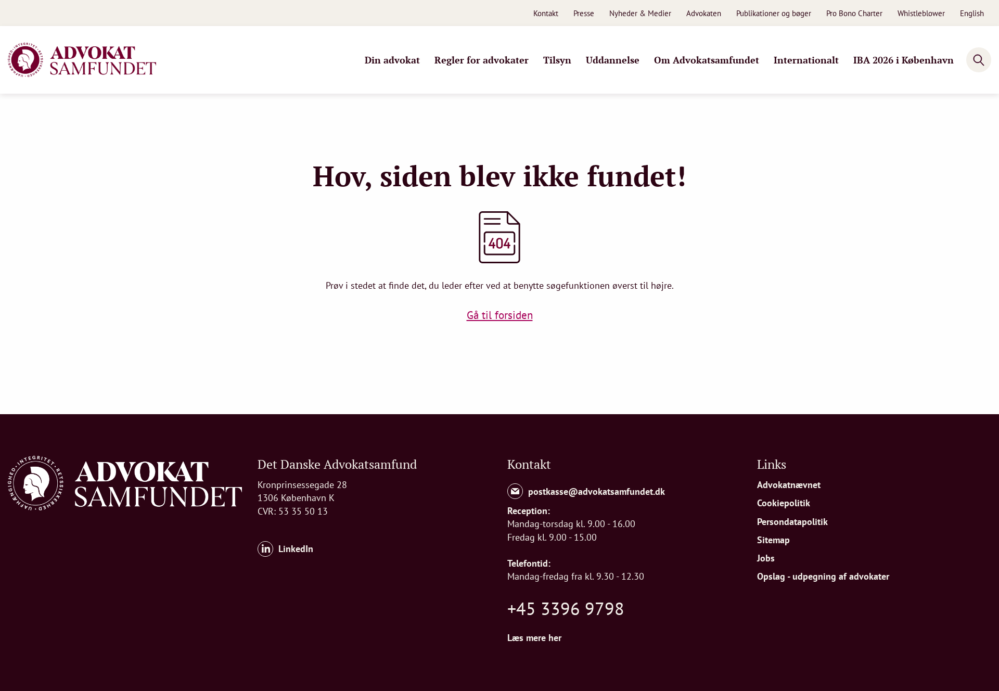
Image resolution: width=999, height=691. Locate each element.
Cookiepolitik (783, 503)
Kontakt (545, 13)
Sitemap (773, 540)
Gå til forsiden (500, 315)
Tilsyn (557, 60)
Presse (583, 13)
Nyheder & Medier (640, 13)
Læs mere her (534, 638)
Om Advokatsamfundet (706, 60)
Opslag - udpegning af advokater (823, 576)
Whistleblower (921, 13)
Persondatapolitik (792, 522)
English (972, 13)
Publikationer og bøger (773, 13)
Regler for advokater (481, 60)
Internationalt (806, 60)
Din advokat (392, 60)
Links (771, 464)
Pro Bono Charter (854, 13)
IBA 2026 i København (903, 60)
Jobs (766, 558)
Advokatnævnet (789, 485)
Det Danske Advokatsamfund (337, 464)
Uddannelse (612, 60)
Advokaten (703, 13)
